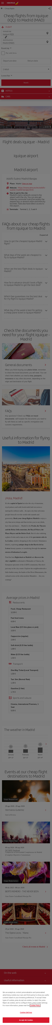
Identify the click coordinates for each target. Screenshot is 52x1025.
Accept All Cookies (26, 1020)
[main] (26, 1005)
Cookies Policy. (35, 1005)
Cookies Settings (26, 1012)
